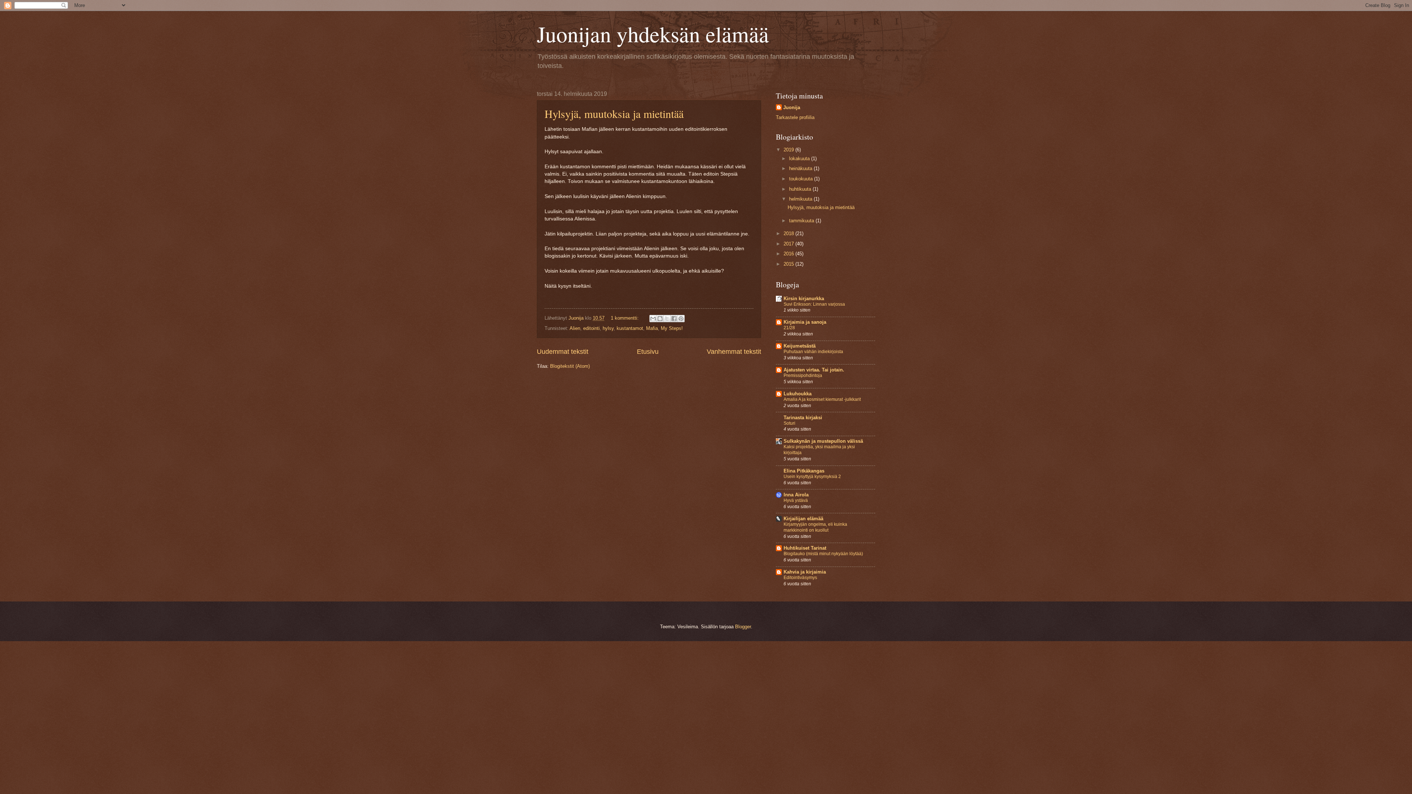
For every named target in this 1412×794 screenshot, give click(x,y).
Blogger (743, 626)
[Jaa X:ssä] (667, 318)
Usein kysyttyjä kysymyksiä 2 (812, 476)
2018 (789, 233)
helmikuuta (801, 199)
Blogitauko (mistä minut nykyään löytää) (823, 553)
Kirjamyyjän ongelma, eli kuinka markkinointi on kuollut (815, 527)
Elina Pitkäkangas (804, 471)
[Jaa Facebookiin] (674, 318)
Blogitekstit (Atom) (570, 366)
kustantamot (630, 328)
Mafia (652, 328)
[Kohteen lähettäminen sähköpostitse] (653, 318)
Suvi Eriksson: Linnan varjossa (814, 304)
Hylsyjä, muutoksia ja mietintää (614, 113)
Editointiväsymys (800, 577)
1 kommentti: (625, 318)
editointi (591, 328)
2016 (789, 253)
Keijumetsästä (800, 346)
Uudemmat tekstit (562, 351)
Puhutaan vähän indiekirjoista (813, 351)
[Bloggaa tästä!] (660, 318)
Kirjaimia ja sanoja (805, 322)
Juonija (791, 107)
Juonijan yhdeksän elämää (653, 33)
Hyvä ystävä (796, 500)
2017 (789, 244)
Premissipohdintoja (803, 375)
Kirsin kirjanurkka (804, 298)
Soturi (789, 423)
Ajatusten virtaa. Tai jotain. (814, 370)
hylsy (608, 328)
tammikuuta (802, 220)
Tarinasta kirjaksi (803, 417)
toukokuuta (801, 179)
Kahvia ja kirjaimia (805, 572)
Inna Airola (796, 494)
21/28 (789, 327)
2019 (789, 149)
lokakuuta (800, 158)
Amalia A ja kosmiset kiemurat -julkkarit (822, 399)
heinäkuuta (801, 168)
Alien (575, 328)
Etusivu (648, 351)
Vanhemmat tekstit (734, 351)
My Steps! (672, 328)
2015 (789, 264)
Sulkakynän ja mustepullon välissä (823, 441)
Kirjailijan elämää (803, 518)
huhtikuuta (801, 189)
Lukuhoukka (798, 393)
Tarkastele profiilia (795, 117)
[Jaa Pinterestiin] (681, 318)
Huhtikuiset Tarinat (805, 548)
